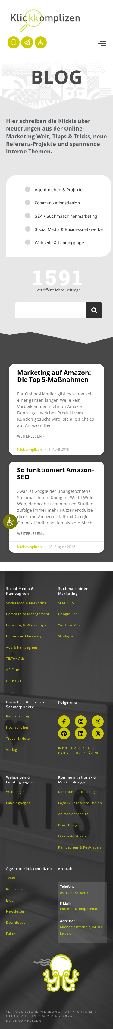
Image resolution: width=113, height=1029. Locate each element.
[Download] (41, 42)
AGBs (86, 748)
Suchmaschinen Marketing (73, 591)
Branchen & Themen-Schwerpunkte (26, 704)
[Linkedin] (81, 733)
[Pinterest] (64, 733)
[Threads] (98, 733)
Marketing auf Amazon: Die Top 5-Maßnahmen (54, 376)
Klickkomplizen (30, 449)
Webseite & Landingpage (59, 242)
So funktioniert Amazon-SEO (55, 473)
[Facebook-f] (64, 721)
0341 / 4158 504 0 (74, 892)
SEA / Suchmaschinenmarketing (66, 216)
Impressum (67, 748)
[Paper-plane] (27, 42)
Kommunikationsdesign (57, 202)
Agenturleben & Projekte (59, 189)
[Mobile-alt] (14, 42)
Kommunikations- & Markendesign (77, 780)
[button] (102, 43)
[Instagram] (81, 721)
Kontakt (66, 868)
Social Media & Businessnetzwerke (69, 229)
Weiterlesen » (31, 436)
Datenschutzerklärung (78, 753)
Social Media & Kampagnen (20, 591)
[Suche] (94, 310)
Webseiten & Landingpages (19, 780)
